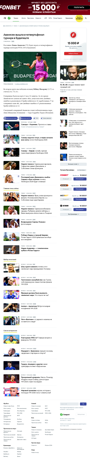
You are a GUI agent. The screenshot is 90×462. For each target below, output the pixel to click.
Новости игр (35, 452)
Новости (38, 18)
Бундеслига (20, 424)
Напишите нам (81, 414)
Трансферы (7, 413)
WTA (50, 18)
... (83, 21)
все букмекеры (81, 170)
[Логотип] (9, 18)
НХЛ (46, 408)
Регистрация (80, 179)
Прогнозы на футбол (7, 416)
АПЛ (18, 415)
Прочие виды (35, 443)
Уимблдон (48, 432)
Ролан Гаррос (57, 18)
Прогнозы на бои (9, 437)
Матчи (24, 18)
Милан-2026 (48, 445)
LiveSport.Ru (8, 26)
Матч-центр (7, 408)
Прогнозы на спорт (10, 428)
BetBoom (6, 454)
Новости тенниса (36, 430)
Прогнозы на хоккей (9, 435)
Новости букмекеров (20, 448)
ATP (45, 18)
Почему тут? (66, 179)
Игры (33, 450)
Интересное (7, 421)
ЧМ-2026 (19, 413)
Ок (83, 404)
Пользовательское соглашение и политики (71, 429)
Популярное (7, 419)
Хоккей (33, 403)
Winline (19, 452)
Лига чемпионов (21, 408)
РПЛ (18, 406)
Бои (32, 418)
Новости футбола (9, 406)
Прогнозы (30, 18)
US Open (33, 438)
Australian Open (49, 430)
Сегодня (19, 431)
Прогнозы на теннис (7, 440)
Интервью (7, 424)
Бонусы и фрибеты (9, 448)
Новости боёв (35, 420)
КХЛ (46, 406)
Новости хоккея (36, 406)
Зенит (19, 456)
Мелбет (19, 454)
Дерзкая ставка (21, 439)
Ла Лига (19, 419)
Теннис (16, 18)
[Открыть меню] (5, 18)
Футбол (6, 403)
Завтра (19, 435)
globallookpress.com (21, 84)
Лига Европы (21, 411)
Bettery (6, 456)
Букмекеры (69, 18)
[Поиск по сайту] (86, 18)
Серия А (19, 421)
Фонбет (6, 452)
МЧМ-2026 (48, 413)
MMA (46, 420)
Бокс (46, 423)
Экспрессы (20, 437)
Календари (7, 411)
